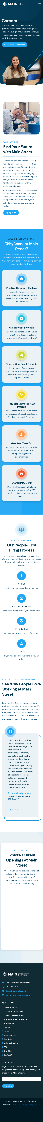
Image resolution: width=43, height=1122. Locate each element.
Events (7, 1027)
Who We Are (9, 1023)
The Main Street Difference (15, 1019)
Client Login (9, 1051)
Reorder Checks (11, 1035)
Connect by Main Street (14, 1015)
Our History (9, 1039)
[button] (39, 4)
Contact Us (8, 1055)
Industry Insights (11, 1043)
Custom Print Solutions (13, 1011)
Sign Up (8, 1086)
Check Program (10, 1007)
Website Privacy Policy (23, 1104)
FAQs (6, 1047)
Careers (7, 1031)
